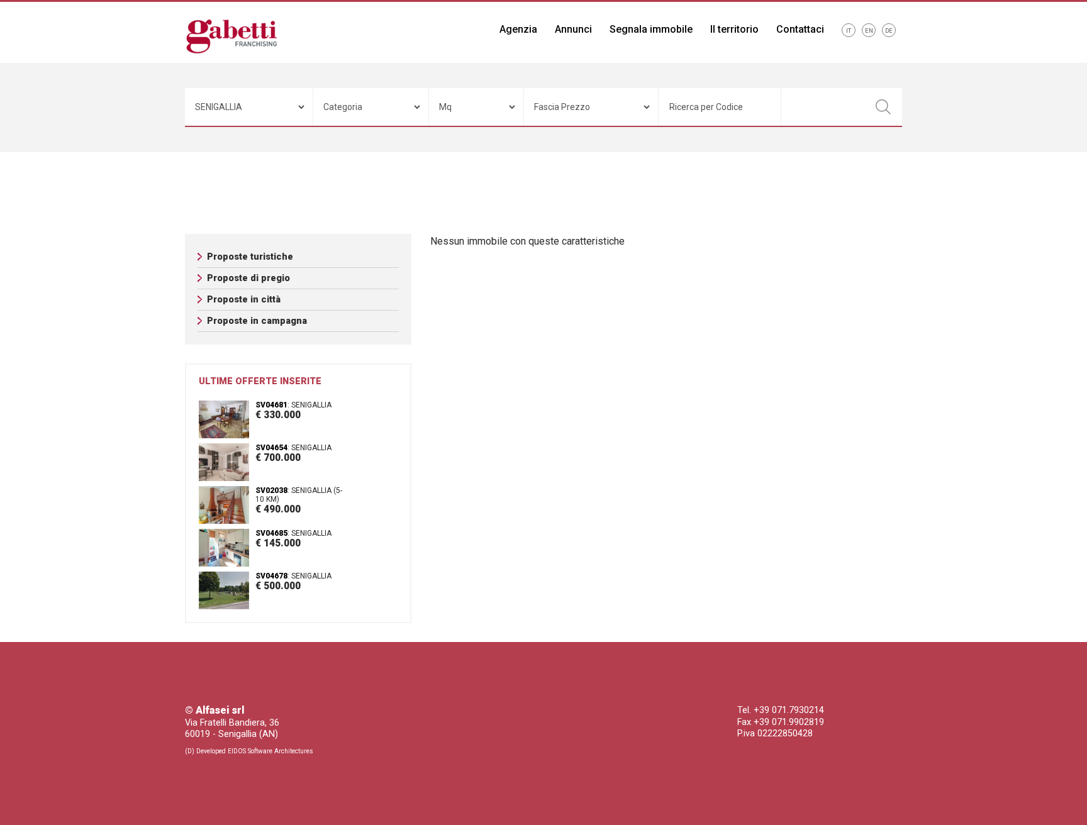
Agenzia (518, 29)
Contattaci (800, 29)
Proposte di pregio (248, 278)
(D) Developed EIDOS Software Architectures (249, 751)
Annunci (573, 29)
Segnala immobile (651, 29)
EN (869, 30)
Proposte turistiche (250, 257)
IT (848, 30)
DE (889, 30)
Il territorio (734, 29)
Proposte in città (244, 299)
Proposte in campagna (257, 321)
